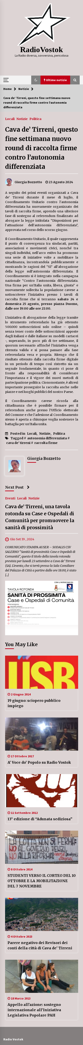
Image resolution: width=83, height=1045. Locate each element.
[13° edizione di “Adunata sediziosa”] (41, 790)
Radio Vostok (13, 1039)
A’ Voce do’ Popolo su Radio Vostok (39, 762)
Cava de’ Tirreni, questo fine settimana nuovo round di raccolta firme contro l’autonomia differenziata (41, 148)
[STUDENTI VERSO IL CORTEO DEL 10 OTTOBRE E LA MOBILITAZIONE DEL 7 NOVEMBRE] (41, 847)
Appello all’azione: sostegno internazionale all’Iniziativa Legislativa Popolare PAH (34, 1009)
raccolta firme (46, 443)
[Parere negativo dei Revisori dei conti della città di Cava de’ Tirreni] (41, 914)
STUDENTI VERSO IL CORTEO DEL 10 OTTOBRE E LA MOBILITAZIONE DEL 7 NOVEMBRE (42, 880)
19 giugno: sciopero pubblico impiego (34, 703)
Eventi (10, 498)
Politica (35, 118)
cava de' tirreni (18, 443)
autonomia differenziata (47, 438)
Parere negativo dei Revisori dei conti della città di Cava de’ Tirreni (40, 945)
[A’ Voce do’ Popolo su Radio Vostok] (41, 734)
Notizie (22, 118)
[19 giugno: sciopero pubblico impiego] (41, 672)
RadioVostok (41, 49)
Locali (10, 118)
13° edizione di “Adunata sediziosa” (40, 819)
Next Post (14, 487)
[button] (36, 80)
